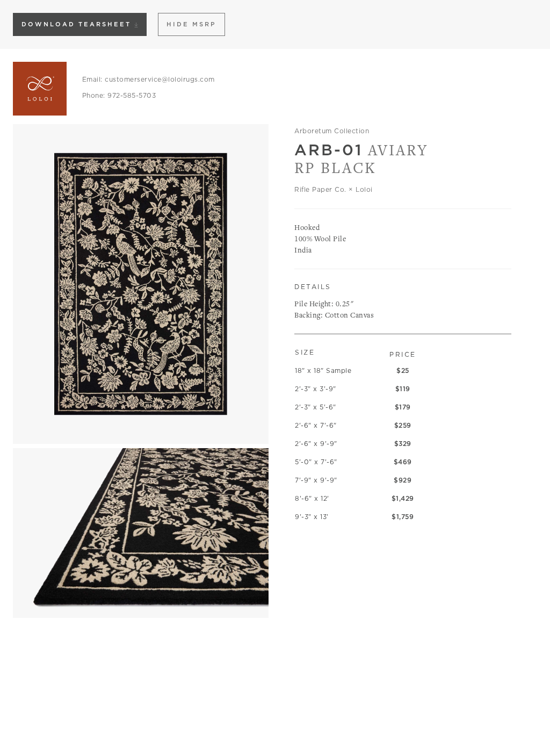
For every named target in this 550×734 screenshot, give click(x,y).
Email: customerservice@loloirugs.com (148, 79)
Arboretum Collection (331, 131)
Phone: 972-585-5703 (119, 95)
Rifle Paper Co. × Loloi (333, 189)
